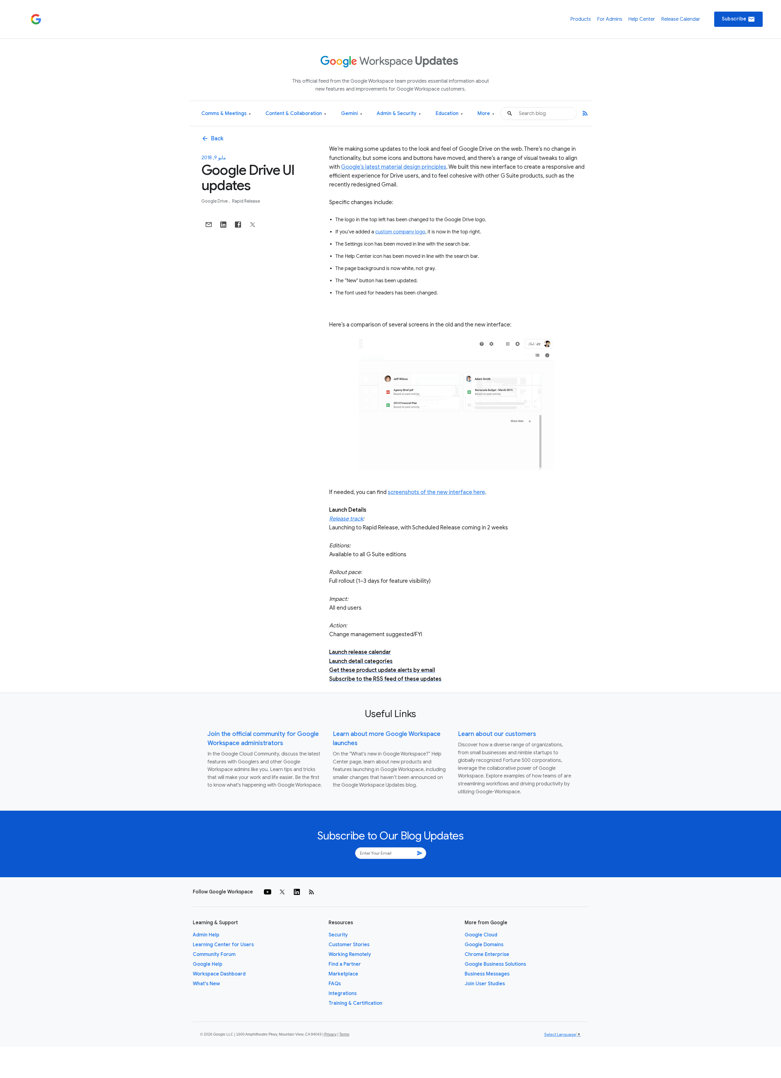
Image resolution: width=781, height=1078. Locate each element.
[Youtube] (267, 892)
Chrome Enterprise (487, 954)
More (485, 114)
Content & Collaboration (295, 114)
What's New (206, 984)
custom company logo (400, 232)
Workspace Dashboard (219, 974)
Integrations (343, 993)
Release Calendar (680, 19)
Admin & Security (399, 114)
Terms (344, 1034)
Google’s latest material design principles (393, 167)
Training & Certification (355, 1003)
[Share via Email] (208, 224)
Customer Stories (349, 945)
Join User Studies (485, 984)
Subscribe (738, 19)
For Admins (609, 19)
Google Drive (215, 201)
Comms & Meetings (226, 114)
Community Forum (214, 954)
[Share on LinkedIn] (223, 224)
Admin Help (206, 935)
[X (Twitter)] (282, 892)
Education (449, 114)
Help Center (641, 19)
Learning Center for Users (223, 945)
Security (338, 935)
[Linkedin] (297, 892)
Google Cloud (481, 935)
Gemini (351, 114)
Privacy (330, 1034)
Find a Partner (345, 964)
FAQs (335, 984)
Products (580, 19)
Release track (346, 518)
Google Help (207, 964)
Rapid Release (246, 201)
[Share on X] (252, 224)
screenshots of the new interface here (436, 492)
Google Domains (484, 945)
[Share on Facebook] (238, 224)
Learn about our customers (497, 734)
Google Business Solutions (495, 964)
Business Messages (487, 974)
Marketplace (343, 974)
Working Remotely (350, 954)
